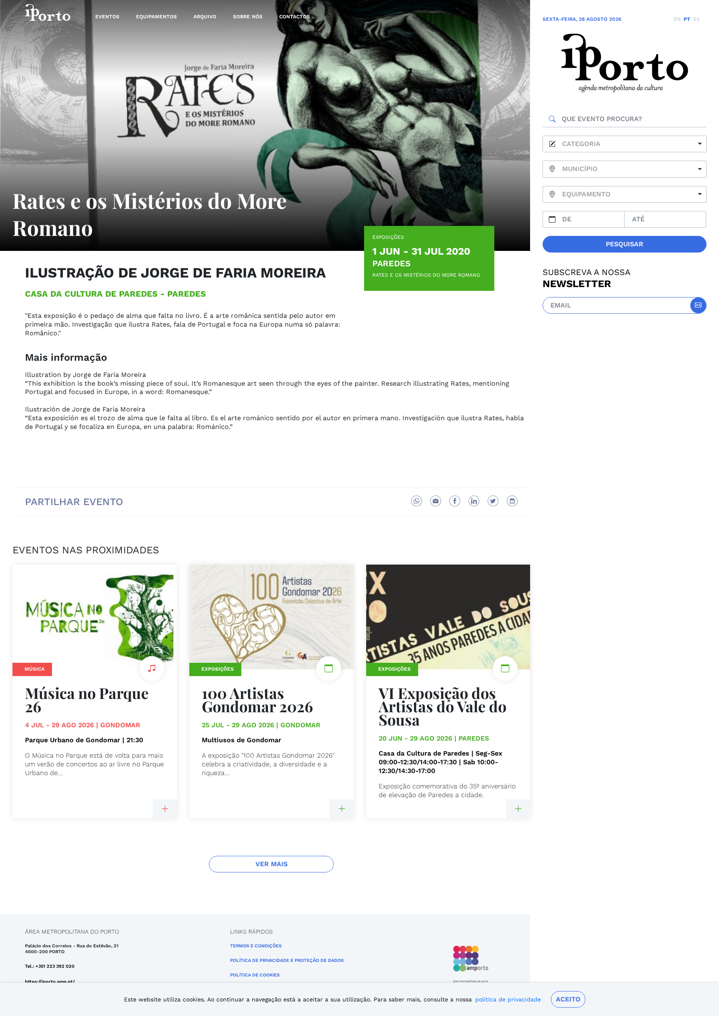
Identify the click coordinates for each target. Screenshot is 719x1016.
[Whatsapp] (416, 501)
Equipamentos (156, 17)
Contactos (294, 17)
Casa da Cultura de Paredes (91, 294)
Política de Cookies (255, 975)
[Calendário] (512, 501)
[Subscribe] (698, 305)
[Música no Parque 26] (165, 808)
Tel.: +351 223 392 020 (49, 966)
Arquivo (204, 17)
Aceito (568, 999)
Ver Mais (271, 864)
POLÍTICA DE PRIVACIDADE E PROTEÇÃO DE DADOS (287, 960)
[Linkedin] (474, 501)
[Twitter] (493, 501)
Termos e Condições (256, 946)
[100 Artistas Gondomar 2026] (342, 808)
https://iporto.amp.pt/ (50, 981)
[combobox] (625, 144)
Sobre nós (248, 17)
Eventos (107, 17)
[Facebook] (454, 501)
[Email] (435, 501)
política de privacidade (508, 999)
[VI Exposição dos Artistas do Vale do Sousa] (518, 808)
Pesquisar (624, 244)
